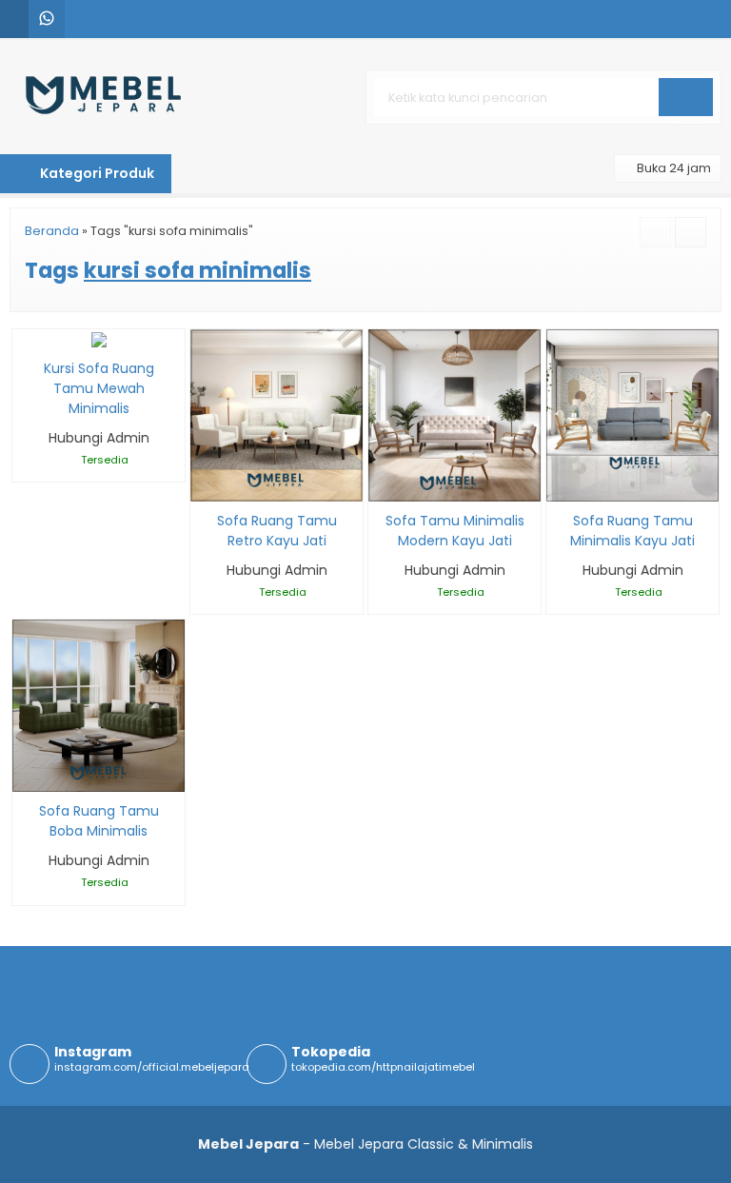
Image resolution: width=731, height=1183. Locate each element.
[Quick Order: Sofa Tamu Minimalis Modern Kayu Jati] (381, 484)
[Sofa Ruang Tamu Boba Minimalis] (98, 705)
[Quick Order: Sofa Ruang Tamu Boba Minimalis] (25, 774)
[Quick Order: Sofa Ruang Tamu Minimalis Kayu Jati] (559, 484)
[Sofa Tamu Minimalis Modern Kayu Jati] (454, 414)
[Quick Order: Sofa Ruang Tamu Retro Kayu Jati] (203, 484)
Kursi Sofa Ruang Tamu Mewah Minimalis (99, 388)
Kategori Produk (95, 173)
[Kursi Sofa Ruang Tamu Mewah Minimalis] (99, 338)
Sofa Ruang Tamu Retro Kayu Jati (277, 530)
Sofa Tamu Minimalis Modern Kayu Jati (454, 530)
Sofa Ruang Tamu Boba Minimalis (99, 820)
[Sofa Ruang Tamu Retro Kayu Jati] (276, 414)
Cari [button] (685, 115)
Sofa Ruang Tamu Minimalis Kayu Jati (632, 530)
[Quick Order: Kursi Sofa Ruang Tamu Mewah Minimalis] (25, 332)
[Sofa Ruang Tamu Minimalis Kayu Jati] (632, 414)
